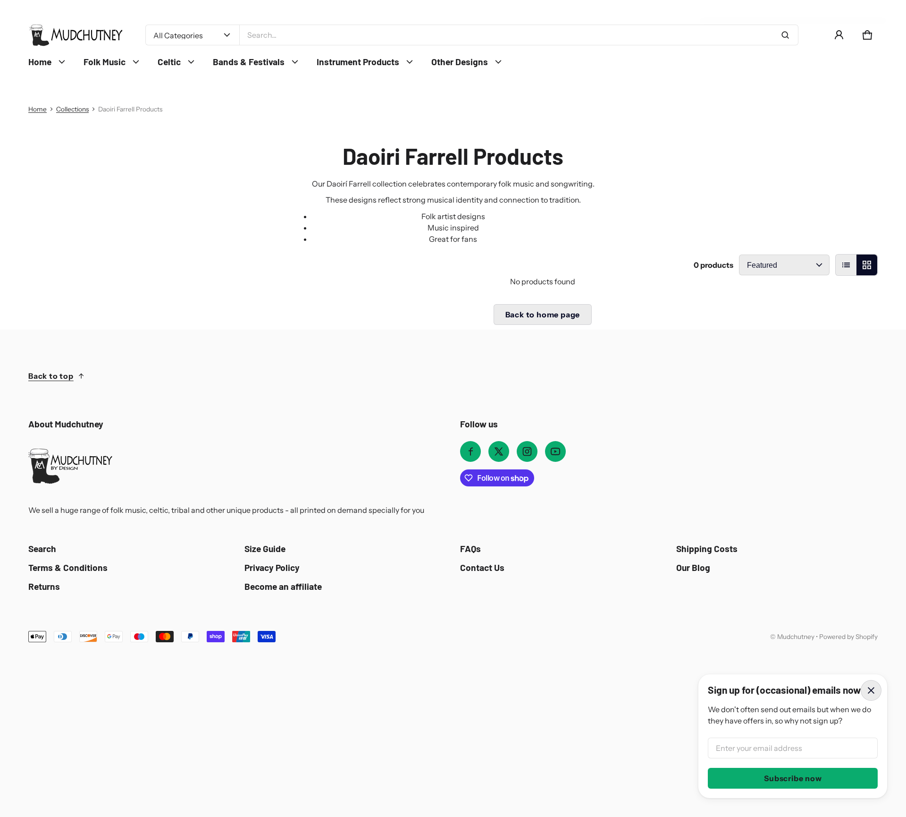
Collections (72, 109)
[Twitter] (498, 451)
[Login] (839, 35)
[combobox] (518, 35)
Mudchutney (795, 636)
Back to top (51, 376)
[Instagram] (527, 451)
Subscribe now (793, 778)
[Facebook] (470, 451)
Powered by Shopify (848, 636)
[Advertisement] (302, 713)
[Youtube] (555, 451)
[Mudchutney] (75, 35)
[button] (867, 35)
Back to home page (542, 314)
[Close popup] (871, 690)
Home (37, 109)
